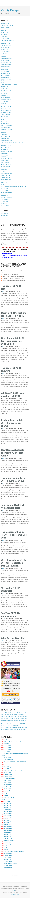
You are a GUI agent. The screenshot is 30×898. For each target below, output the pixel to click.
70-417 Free (4, 68)
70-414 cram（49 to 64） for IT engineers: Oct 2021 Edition (13, 340)
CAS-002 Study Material (7, 25)
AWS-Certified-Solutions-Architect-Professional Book (13, 186)
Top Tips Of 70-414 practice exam (10, 614)
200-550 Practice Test (6, 207)
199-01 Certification (5, 162)
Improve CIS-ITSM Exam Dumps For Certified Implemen (14, 712)
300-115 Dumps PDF (6, 77)
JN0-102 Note (4, 155)
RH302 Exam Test (5, 114)
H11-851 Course (5, 171)
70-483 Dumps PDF (6, 110)
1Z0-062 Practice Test (6, 173)
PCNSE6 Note (4, 188)
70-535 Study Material (6, 158)
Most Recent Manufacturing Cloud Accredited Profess (14, 716)
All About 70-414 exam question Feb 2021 (12, 394)
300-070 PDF (4, 170)
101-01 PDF (4, 103)
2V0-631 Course (5, 138)
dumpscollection (5, 213)
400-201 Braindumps (6, 164)
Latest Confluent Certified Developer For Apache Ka (13, 720)
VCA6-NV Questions (6, 194)
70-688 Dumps (4, 190)
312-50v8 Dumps (5, 123)
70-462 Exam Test (5, 81)
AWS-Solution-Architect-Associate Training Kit (12, 142)
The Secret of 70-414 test (11, 287)
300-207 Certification (6, 196)
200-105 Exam (4, 149)
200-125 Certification (6, 29)
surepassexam (4, 215)
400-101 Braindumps (6, 31)
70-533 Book (4, 120)
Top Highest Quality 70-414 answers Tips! (13, 506)
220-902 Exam (4, 49)
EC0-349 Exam (4, 116)
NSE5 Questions (5, 160)
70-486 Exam (4, 82)
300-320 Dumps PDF (6, 44)
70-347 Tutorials (5, 184)
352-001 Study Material (6, 125)
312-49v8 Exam (5, 183)
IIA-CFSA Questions (6, 94)
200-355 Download (5, 66)
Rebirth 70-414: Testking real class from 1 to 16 (13, 314)
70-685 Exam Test (5, 147)
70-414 (4, 291)
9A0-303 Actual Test (6, 179)
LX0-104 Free (4, 134)
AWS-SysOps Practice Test (7, 40)
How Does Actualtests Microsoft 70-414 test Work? (12, 452)
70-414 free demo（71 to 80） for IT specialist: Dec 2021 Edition (13, 562)
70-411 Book (4, 53)
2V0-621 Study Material (6, 58)
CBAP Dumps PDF (5, 177)
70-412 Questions (5, 60)
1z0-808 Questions (5, 127)
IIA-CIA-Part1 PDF (5, 136)
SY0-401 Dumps (5, 23)
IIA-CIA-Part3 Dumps (6, 90)
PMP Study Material (6, 92)
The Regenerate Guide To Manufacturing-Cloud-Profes (14, 718)
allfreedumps (4, 217)
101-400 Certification (6, 95)
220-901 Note (4, 55)
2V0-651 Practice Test (6, 140)
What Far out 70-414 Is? (13, 638)
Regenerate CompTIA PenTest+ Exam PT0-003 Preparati (14, 724)
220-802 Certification (6, 62)
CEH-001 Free (4, 101)
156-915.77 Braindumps (6, 197)
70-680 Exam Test (5, 47)
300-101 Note (4, 88)
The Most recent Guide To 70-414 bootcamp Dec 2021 (14, 534)
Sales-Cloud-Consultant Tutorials (9, 84)
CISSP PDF (4, 36)
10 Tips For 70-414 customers (10, 589)
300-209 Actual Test (6, 146)
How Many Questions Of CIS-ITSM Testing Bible (12, 714)
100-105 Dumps (5, 57)
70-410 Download (5, 32)
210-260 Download (5, 133)
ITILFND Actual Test (6, 45)
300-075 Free (4, 34)
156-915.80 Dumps (5, 157)
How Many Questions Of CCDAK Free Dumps (12, 722)
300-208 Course (5, 105)
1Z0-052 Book (4, 153)
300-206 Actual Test (6, 112)
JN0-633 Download (5, 166)
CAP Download (4, 199)
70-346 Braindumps (5, 97)
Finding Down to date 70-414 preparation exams (12, 422)
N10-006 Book (4, 86)
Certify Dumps (10, 10)
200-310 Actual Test (6, 79)
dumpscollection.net (15, 894)
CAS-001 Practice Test (6, 107)
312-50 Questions (5, 27)
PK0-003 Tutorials (5, 51)
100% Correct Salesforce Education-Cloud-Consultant (14, 727)
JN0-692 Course (5, 205)
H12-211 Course (5, 38)
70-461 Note (4, 121)
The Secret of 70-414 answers (11, 369)
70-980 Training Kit (5, 108)
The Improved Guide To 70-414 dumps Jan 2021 (13, 479)
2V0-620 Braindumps (6, 64)
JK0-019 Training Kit (6, 42)
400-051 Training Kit (5, 75)
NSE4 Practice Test (5, 73)
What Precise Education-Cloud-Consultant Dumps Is (13, 729)
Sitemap (13, 890)
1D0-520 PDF (4, 203)
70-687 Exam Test (5, 181)
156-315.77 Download (6, 99)
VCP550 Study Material (6, 192)
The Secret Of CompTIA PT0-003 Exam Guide (12, 725)
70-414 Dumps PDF (6, 144)
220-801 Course (5, 71)
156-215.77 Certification (6, 129)
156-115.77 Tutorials (6, 118)
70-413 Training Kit (5, 175)
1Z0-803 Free (4, 168)
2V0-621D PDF (4, 70)
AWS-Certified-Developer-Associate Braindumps (12, 131)
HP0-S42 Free (4, 201)
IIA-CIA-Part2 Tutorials (6, 151)
